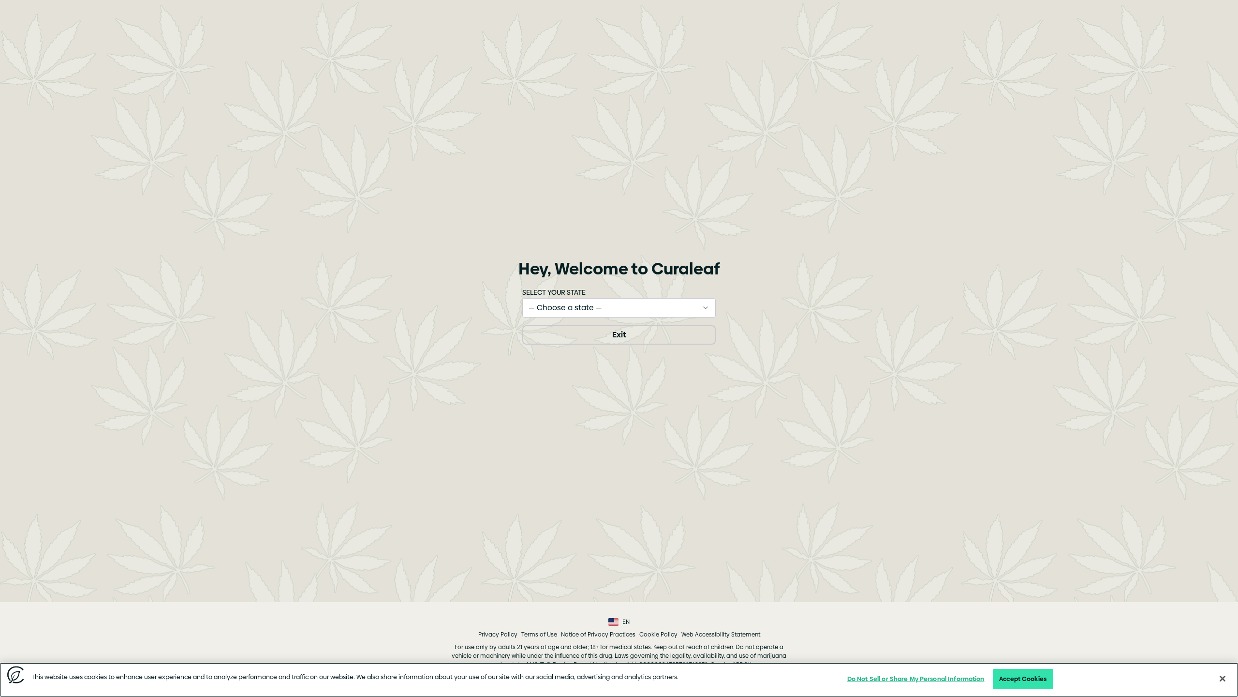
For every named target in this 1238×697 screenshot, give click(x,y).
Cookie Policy (658, 634)
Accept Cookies (1022, 678)
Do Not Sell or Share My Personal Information (916, 678)
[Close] (1222, 678)
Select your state (554, 292)
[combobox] (619, 308)
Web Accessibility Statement (720, 634)
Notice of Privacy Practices (598, 634)
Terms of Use (539, 634)
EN (626, 622)
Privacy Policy (497, 634)
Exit (619, 334)
